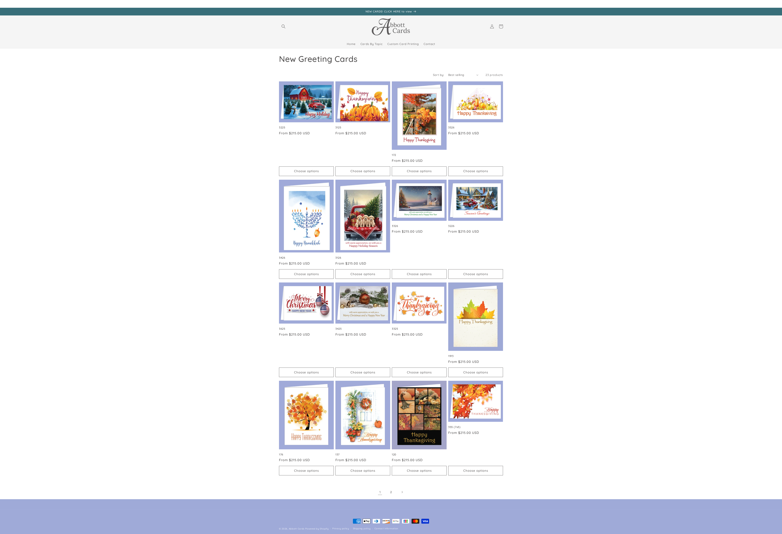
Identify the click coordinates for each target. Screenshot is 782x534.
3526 (451, 127)
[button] (283, 26)
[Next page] (402, 492)
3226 (451, 226)
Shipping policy (362, 528)
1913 (451, 356)
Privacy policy (340, 528)
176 (281, 454)
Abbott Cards (296, 528)
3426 (282, 257)
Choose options (306, 171)
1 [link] (380, 492)
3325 (395, 328)
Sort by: (438, 75)
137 (337, 454)
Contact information (386, 528)
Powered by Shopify (317, 528)
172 (394, 154)
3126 (338, 257)
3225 (282, 127)
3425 (338, 328)
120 (394, 454)
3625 (282, 328)
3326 (395, 226)
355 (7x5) (454, 427)
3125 (338, 127)
